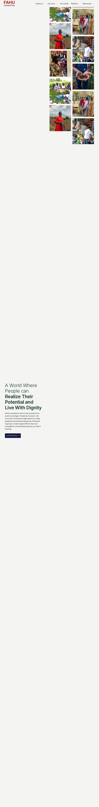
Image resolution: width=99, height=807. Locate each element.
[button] (41, 3)
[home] (9, 4)
